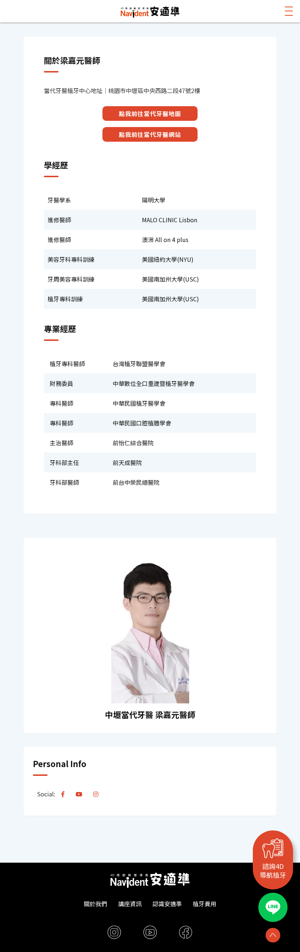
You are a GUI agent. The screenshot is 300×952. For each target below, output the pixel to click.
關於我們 (95, 903)
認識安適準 (167, 903)
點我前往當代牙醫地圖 (150, 113)
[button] (289, 11)
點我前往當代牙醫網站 (150, 134)
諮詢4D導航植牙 (273, 870)
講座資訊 (130, 903)
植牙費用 (204, 903)
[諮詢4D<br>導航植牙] (273, 848)
